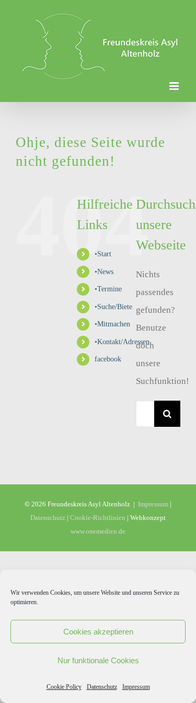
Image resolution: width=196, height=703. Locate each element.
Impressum (136, 686)
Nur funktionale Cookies (98, 660)
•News (104, 254)
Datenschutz (102, 686)
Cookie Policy (64, 686)
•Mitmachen (112, 307)
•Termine (108, 272)
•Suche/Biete (113, 289)
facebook (108, 342)
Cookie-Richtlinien (97, 500)
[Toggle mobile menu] (174, 68)
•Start (103, 237)
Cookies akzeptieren (98, 631)
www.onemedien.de (98, 514)
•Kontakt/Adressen (122, 324)
